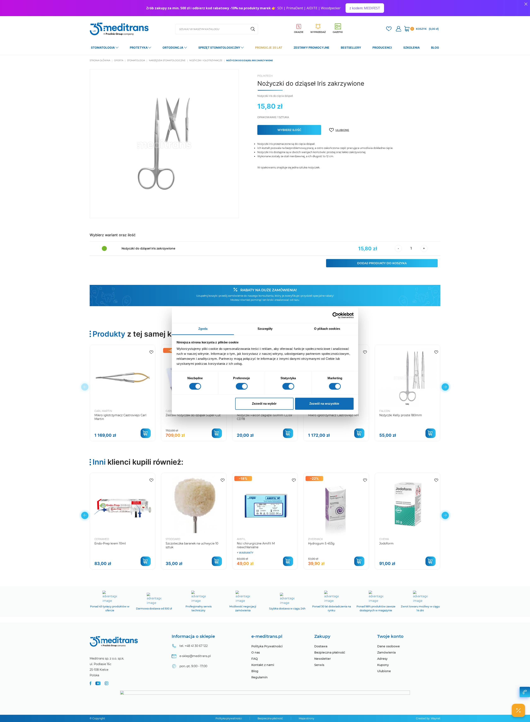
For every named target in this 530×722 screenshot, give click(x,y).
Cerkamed (101, 539)
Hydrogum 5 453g (321, 543)
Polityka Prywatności (267, 646)
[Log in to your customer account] (388, 29)
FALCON (384, 411)
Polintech (265, 75)
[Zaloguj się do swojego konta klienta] (398, 29)
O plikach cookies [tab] (327, 328)
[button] (445, 387)
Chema (384, 539)
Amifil (241, 539)
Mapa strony (306, 718)
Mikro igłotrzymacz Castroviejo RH (333, 415)
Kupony (383, 665)
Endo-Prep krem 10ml (110, 543)
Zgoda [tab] (203, 328)
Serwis (319, 665)
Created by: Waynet (428, 718)
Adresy (382, 659)
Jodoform (386, 543)
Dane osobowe (388, 646)
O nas (255, 652)
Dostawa (320, 646)
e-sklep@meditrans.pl (195, 656)
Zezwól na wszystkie (324, 403)
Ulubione (384, 671)
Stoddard (173, 539)
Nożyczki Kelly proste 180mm (400, 415)
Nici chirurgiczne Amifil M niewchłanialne (256, 545)
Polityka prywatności (229, 718)
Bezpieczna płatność (329, 652)
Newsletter (322, 659)
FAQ (254, 659)
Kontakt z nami (262, 665)
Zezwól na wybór (264, 403)
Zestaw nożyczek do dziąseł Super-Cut (193, 415)
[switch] (242, 386)
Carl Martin (103, 411)
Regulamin (259, 677)
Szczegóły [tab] (265, 328)
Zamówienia (386, 652)
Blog (254, 671)
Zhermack (315, 539)
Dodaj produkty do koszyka (382, 263)
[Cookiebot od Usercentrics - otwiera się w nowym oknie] (335, 315)
